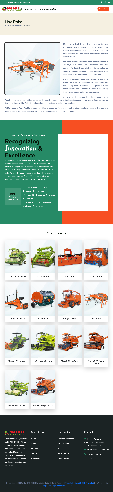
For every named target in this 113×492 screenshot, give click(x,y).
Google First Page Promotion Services (57, 486)
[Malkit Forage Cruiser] (43, 386)
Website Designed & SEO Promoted (79, 483)
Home (23, 9)
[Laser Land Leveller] (17, 299)
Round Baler (43, 318)
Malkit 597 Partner (17, 360)
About (29, 9)
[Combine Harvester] (17, 256)
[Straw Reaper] (43, 256)
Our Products (17, 25)
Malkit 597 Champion (43, 360)
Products (37, 9)
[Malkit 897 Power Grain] (96, 341)
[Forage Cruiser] (70, 299)
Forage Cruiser (70, 318)
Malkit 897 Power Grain (96, 362)
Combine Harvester (17, 276)
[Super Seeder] (96, 256)
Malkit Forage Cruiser (43, 405)
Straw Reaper (43, 276)
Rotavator (69, 276)
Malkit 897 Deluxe (69, 360)
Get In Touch (103, 9)
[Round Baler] (43, 299)
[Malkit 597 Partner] (17, 341)
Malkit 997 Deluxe (16, 405)
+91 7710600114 (94, 454)
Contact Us (35, 458)
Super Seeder (96, 276)
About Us (35, 443)
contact (53, 9)
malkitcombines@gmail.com (98, 450)
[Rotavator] (70, 256)
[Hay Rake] (96, 299)
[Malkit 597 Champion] (43, 341)
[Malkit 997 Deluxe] (17, 386)
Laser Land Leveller (16, 318)
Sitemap (45, 9)
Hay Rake (96, 318)
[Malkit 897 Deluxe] (70, 341)
